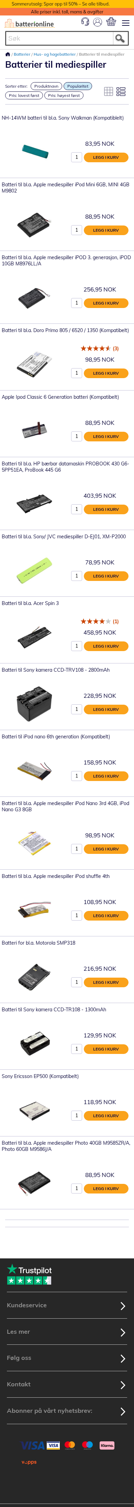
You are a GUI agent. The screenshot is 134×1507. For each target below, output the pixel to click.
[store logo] (29, 23)
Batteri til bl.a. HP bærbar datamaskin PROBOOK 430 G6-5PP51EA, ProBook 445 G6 (65, 467)
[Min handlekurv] (111, 21)
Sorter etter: (16, 86)
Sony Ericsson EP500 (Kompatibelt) (40, 1076)
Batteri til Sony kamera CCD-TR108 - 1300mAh (54, 1009)
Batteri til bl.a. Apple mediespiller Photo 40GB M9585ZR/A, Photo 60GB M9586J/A (66, 1146)
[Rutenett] (108, 91)
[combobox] (67, 38)
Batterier (22, 54)
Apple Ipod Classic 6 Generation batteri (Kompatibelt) (60, 397)
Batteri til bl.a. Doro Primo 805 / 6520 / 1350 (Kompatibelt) (65, 330)
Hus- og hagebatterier (55, 54)
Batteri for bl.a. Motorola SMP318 (38, 943)
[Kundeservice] (85, 24)
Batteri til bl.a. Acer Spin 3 (30, 603)
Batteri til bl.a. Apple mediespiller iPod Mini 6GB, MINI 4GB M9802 (66, 188)
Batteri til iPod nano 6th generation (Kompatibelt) (56, 737)
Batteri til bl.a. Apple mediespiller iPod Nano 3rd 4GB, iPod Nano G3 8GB (65, 806)
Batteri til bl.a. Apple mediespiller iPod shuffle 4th (56, 876)
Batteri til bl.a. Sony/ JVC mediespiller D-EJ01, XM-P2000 (64, 537)
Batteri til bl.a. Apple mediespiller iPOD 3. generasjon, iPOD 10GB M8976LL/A (66, 260)
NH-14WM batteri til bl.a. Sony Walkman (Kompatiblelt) (63, 118)
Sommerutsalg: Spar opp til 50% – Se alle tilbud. (61, 4)
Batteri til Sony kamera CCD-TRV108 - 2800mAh (56, 670)
